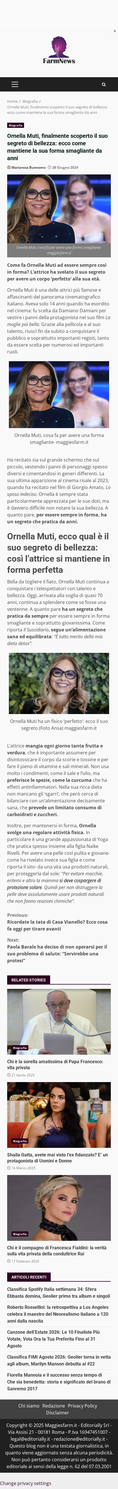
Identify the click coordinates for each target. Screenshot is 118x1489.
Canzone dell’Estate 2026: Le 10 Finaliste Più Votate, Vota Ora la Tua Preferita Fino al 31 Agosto (53, 1339)
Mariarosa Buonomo (28, 167)
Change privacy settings (25, 1483)
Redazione (53, 1406)
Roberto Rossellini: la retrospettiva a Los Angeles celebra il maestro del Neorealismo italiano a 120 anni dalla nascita (58, 1314)
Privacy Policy (82, 1406)
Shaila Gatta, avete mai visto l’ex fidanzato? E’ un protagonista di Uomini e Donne (59, 1115)
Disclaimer (57, 1413)
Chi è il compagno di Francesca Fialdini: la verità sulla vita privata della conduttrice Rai (59, 1208)
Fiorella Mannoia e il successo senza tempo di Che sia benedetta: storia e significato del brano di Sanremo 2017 (59, 1381)
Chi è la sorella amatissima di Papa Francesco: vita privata (59, 1022)
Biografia (15, 125)
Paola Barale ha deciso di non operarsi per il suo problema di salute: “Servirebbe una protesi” (57, 950)
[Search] (104, 84)
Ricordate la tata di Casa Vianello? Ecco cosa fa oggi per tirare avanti (57, 922)
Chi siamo (29, 1406)
